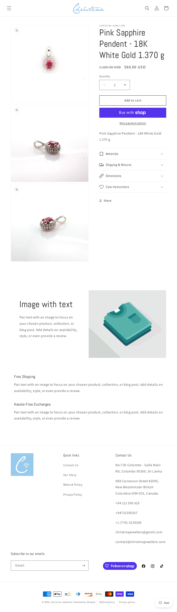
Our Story (69, 475)
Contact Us (71, 465)
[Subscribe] (83, 566)
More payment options (133, 123)
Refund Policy (72, 485)
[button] (9, 8)
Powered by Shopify (84, 602)
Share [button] (108, 200)
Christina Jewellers (62, 602)
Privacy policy (127, 602)
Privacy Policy (72, 494)
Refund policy (107, 602)
